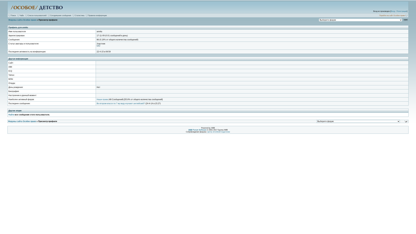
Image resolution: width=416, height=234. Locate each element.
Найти (11, 115)
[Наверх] (406, 121)
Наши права (102, 99)
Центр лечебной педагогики (218, 132)
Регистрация (401, 11)
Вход (393, 11)
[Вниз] (406, 20)
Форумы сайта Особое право (22, 20)
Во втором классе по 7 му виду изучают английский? (121, 103)
